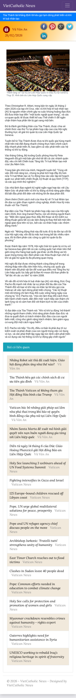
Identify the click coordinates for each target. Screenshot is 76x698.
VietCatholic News (19, 5)
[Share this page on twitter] (69, 26)
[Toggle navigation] (67, 5)
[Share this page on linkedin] (44, 36)
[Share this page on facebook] (44, 26)
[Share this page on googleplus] (61, 26)
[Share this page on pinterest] (52, 26)
